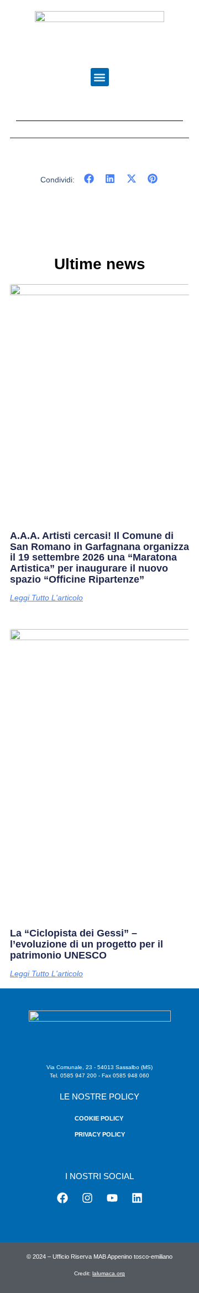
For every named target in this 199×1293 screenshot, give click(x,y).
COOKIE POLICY (99, 1118)
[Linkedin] (137, 1198)
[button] (100, 77)
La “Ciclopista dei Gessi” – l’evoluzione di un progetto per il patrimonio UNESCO (86, 944)
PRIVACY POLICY (100, 1134)
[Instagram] (87, 1198)
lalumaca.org (108, 1273)
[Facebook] (62, 1198)
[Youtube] (112, 1198)
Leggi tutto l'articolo (46, 597)
